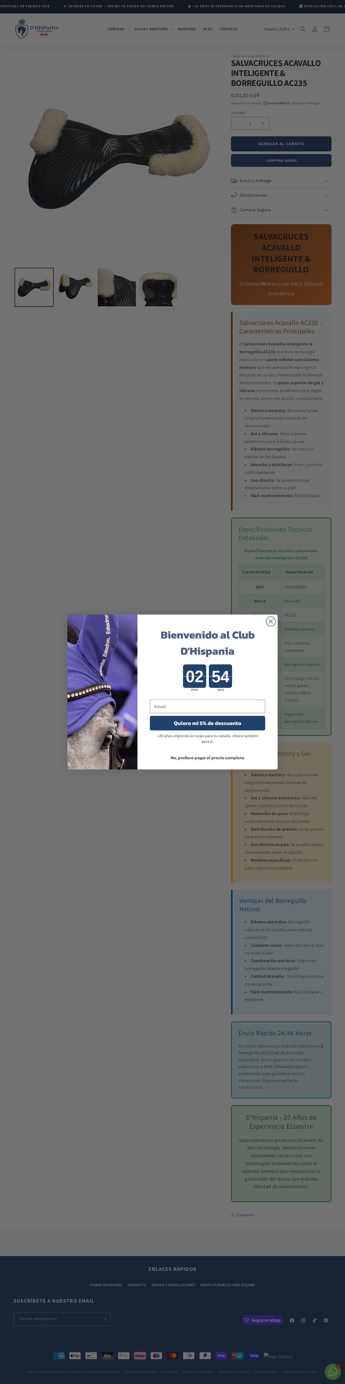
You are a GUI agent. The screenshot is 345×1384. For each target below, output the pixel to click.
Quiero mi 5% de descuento (207, 723)
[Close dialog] (270, 621)
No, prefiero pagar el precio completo (207, 757)
